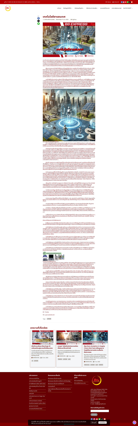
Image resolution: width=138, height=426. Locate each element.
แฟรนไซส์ (31, 394)
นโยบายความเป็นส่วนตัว (38, 423)
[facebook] (122, 2)
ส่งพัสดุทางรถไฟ (33, 391)
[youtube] (126, 2)
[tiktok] (130, 2)
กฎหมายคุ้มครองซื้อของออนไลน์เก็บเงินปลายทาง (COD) (59, 390)
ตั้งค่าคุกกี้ (94, 422)
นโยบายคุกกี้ (48, 423)
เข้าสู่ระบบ (109, 2)
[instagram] (124, 2)
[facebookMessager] (134, 422)
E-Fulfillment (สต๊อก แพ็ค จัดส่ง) (37, 384)
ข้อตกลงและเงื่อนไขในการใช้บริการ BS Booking (59, 381)
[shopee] (132, 2)
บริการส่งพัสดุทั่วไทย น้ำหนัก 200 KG (37, 387)
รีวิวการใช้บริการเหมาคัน (80, 383)
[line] (128, 2)
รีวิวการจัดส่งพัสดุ (78, 381)
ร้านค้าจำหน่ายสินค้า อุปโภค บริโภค (37, 403)
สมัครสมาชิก (116, 2)
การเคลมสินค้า (51, 386)
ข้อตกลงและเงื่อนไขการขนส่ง (54, 378)
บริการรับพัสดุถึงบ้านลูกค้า (35, 381)
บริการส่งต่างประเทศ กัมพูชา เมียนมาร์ (37, 397)
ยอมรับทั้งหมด (102, 422)
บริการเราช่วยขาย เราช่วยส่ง (35, 401)
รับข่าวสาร (94, 414)
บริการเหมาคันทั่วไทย (34, 378)
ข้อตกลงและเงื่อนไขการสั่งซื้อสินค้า (56, 384)
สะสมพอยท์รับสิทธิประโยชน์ (35, 409)
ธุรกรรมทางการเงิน (33, 406)
